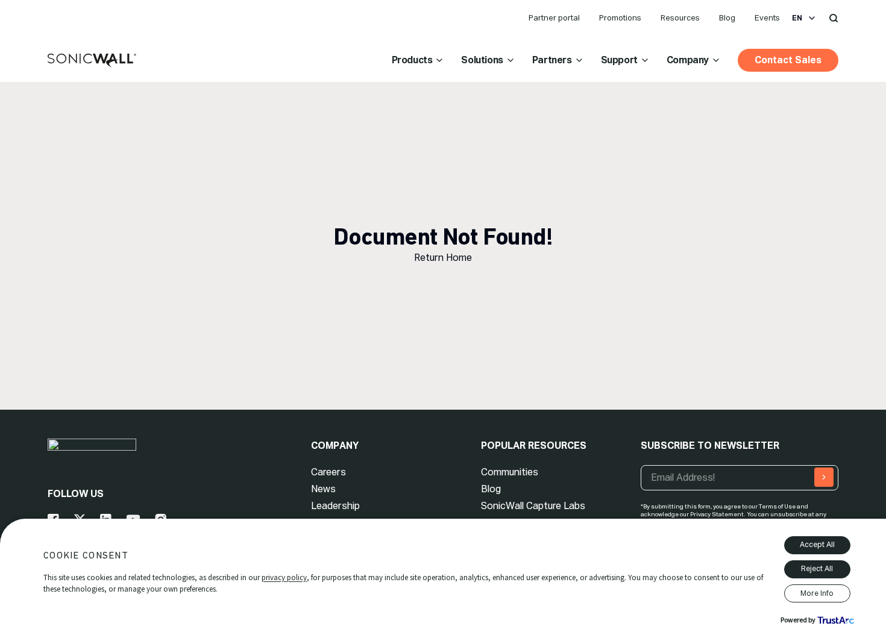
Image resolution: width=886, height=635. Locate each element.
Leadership (335, 505)
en (797, 18)
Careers (328, 472)
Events (767, 17)
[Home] (92, 61)
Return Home (443, 257)
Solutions (482, 60)
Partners (552, 60)
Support (619, 60)
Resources (680, 17)
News (323, 489)
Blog (727, 17)
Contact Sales (788, 60)
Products (412, 60)
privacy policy (284, 577)
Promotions (620, 17)
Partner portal (554, 17)
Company (688, 60)
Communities (509, 472)
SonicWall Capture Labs (533, 505)
